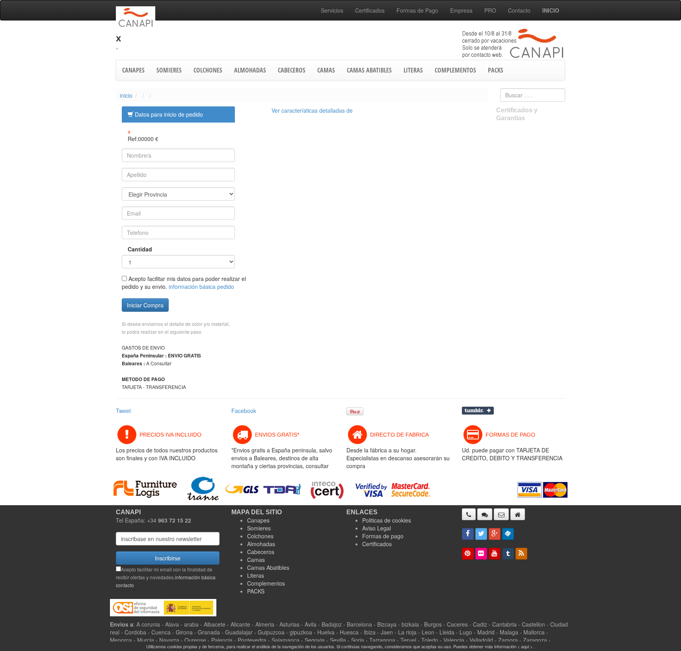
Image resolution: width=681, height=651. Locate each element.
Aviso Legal (376, 528)
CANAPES (133, 70)
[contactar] (501, 514)
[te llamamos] (469, 514)
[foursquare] (508, 534)
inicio (126, 95)
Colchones (260, 536)
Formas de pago (383, 536)
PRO (490, 10)
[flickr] (481, 554)
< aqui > (524, 646)
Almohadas (261, 544)
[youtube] (495, 554)
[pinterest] (468, 554)
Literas (255, 575)
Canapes (258, 520)
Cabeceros (260, 552)
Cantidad (134, 249)
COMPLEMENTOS (455, 70)
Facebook (243, 411)
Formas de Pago (417, 10)
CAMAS (326, 70)
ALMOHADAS (250, 70)
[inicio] (517, 514)
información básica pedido (201, 286)
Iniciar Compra (145, 305)
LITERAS (413, 70)
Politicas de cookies (386, 520)
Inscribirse (167, 558)
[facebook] (468, 534)
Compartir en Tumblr (478, 411)
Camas (256, 560)
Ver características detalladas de (312, 110)
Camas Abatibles (268, 567)
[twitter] (481, 534)
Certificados (370, 10)
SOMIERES (169, 70)
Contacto (519, 10)
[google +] (495, 534)
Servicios (332, 10)
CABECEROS (291, 70)
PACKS (495, 70)
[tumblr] (508, 554)
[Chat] (484, 514)
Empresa (461, 10)
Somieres (259, 528)
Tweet (123, 411)
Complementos (266, 583)
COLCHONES (208, 70)
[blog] (521, 554)
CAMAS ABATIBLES (369, 70)
